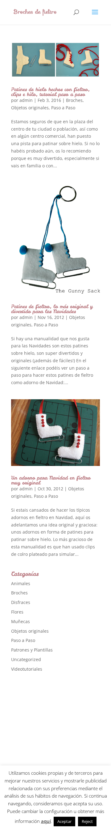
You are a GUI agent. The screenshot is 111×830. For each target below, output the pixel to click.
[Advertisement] (55, 737)
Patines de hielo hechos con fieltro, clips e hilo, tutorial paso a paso (50, 92)
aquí (46, 821)
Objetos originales (30, 108)
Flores (17, 612)
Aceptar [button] (64, 821)
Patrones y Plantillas (32, 650)
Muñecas (20, 621)
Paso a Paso (63, 108)
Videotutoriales (26, 669)
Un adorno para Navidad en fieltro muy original (51, 480)
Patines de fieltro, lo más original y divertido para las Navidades (52, 309)
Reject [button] (87, 821)
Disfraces (20, 602)
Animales (20, 583)
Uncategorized (26, 659)
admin (26, 100)
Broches (74, 100)
